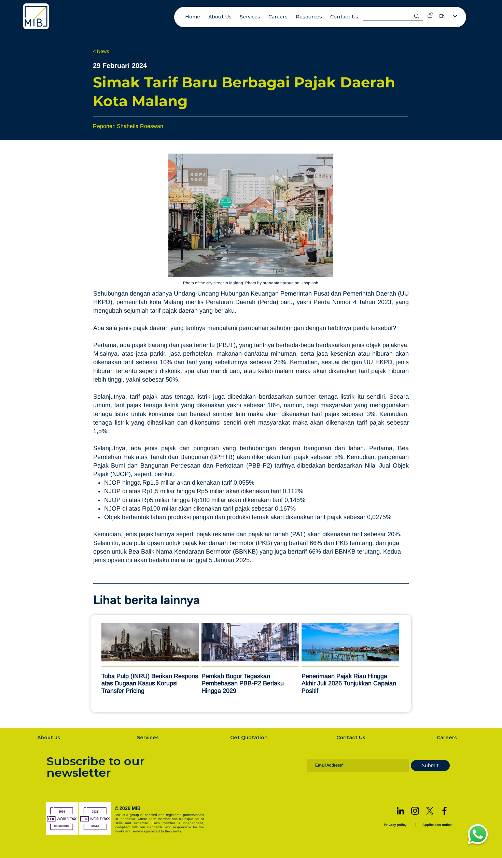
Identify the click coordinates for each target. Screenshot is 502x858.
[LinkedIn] (400, 810)
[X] (429, 810)
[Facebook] (444, 810)
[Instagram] (415, 810)
